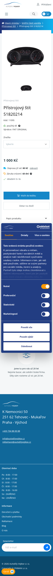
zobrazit (34, 168)
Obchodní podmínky (12, 516)
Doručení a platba (10, 512)
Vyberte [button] (10, 144)
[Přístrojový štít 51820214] (26, 57)
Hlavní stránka (12, 23)
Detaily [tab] (24, 235)
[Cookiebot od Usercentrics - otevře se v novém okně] (37, 227)
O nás (5, 530)
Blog (4, 525)
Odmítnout (26, 346)
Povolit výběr (26, 337)
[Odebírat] (47, 547)
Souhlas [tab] (9, 235)
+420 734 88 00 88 (11, 431)
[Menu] (6, 14)
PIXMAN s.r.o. (21, 568)
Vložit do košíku (28, 195)
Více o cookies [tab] (42, 235)
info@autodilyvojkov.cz (13, 438)
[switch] (45, 295)
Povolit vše (26, 327)
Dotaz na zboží (26, 205)
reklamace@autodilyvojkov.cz (16, 442)
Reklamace (7, 521)
